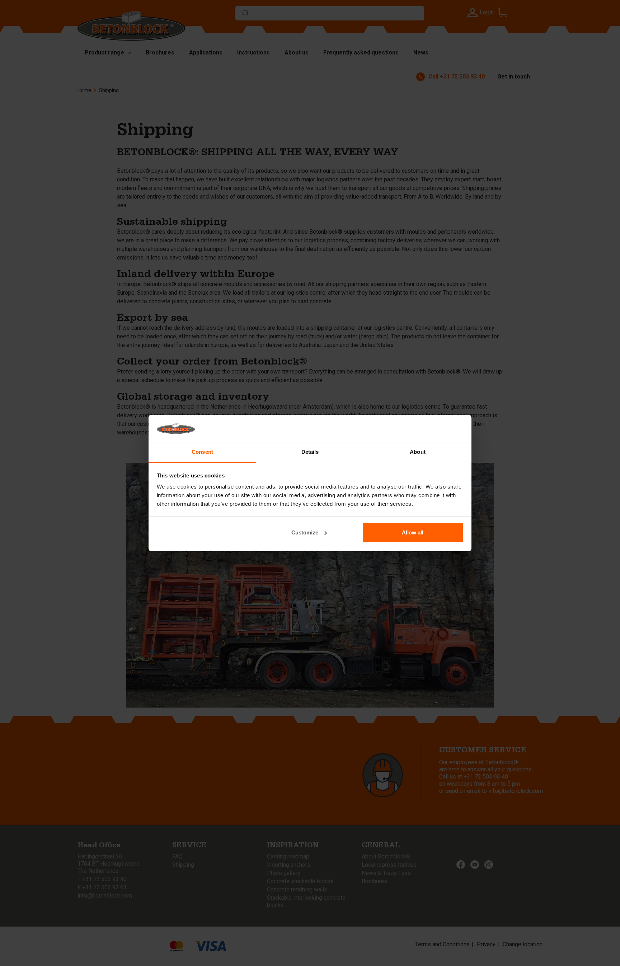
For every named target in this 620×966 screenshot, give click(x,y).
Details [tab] (310, 452)
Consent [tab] (202, 452)
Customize (304, 532)
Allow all (412, 532)
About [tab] (418, 452)
